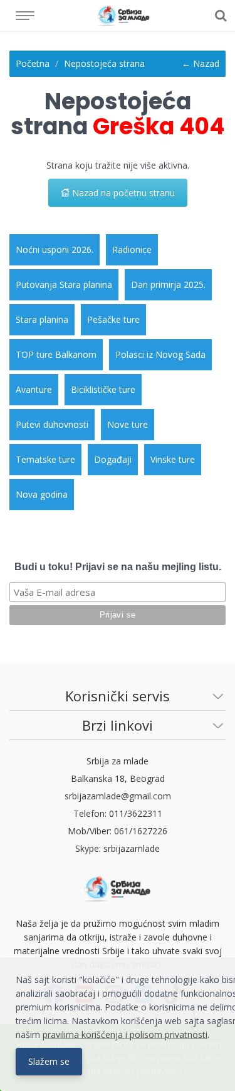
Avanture (34, 389)
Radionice (132, 249)
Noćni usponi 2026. (54, 249)
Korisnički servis (117, 695)
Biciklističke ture (103, 389)
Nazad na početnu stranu (122, 193)
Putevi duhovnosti (52, 424)
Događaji (113, 459)
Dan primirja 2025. (168, 284)
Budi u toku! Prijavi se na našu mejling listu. (117, 566)
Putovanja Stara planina (64, 284)
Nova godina (42, 494)
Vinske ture (172, 459)
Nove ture (127, 424)
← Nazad (200, 63)
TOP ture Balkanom (56, 354)
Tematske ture (45, 459)
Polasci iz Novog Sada (160, 354)
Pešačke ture (113, 319)
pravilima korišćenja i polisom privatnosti (125, 1034)
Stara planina (42, 319)
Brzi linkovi (117, 725)
